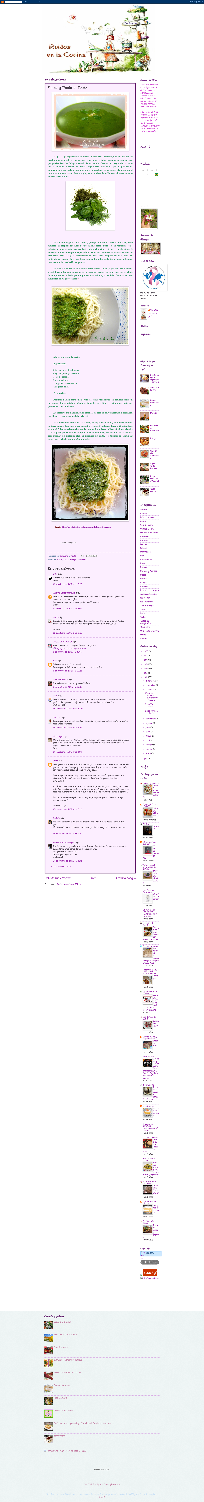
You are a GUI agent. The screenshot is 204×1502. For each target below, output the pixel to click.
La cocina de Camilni (148, 924)
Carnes (143, 521)
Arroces (143, 513)
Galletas (143, 544)
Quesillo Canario (61, 1347)
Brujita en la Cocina (148, 1222)
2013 (146, 673)
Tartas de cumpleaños (145, 622)
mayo (149, 736)
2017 (146, 655)
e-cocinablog (148, 1106)
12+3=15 (143, 509)
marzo (149, 744)
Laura (55, 760)
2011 (146, 758)
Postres (143, 578)
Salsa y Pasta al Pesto (151, 712)
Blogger (102, 1496)
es (150, 1254)
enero (148, 753)
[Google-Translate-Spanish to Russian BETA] (152, 175)
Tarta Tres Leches (149, 705)
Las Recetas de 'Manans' (149, 1202)
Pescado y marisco (148, 571)
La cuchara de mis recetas (149, 910)
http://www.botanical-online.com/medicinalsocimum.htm (86, 527)
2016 (146, 660)
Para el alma (146, 559)
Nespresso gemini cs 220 (150, 1129)
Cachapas (155, 977)
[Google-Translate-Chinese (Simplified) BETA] (143, 171)
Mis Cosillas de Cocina (149, 1159)
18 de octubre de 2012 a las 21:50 (67, 833)
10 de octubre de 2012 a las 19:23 (67, 608)
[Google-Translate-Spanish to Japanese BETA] (143, 175)
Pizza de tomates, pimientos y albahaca (151, 697)
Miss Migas (58, 736)
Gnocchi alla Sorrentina (154, 455)
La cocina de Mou (150, 1137)
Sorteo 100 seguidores (63, 1410)
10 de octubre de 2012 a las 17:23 (67, 584)
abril (148, 740)
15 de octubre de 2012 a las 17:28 (67, 809)
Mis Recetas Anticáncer (148, 891)
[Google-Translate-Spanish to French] (147, 171)
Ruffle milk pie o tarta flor (150, 915)
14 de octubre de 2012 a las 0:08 (67, 752)
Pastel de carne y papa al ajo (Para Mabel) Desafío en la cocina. (82, 1423)
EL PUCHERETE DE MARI (149, 1182)
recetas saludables (148, 594)
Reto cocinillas (146, 601)
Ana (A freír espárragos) (64, 842)
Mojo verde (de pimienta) (154, 479)
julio (148, 727)
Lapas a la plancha (62, 1322)
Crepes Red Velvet (156, 1023)
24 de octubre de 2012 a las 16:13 (67, 861)
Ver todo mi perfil (153, 315)
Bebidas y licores (147, 517)
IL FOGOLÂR (148, 1085)
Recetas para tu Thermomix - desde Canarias (150, 971)
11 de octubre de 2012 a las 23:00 (67, 687)
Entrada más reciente (58, 878)
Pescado (143, 567)
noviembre (151, 685)
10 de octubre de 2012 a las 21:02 (67, 633)
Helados (143, 548)
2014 (146, 668)
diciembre (150, 681)
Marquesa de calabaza (156, 1209)
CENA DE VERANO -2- (156, 812)
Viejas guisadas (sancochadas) (67, 1372)
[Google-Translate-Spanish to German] (152, 171)
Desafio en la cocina (149, 532)
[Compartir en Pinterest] (96, 556)
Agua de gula (148, 1056)
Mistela (153, 413)
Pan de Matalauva (154, 403)
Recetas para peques (149, 590)
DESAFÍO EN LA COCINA (150, 992)
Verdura (143, 638)
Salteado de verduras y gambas (68, 1360)
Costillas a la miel (154, 389)
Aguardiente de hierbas (154, 466)
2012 (146, 677)
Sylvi (55, 574)
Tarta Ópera (153, 490)
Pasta (59, 559)
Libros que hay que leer (149, 843)
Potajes (143, 582)
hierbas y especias (151, 783)
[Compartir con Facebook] (94, 556)
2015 (146, 664)
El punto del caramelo (148, 1125)
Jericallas (156, 827)
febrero (149, 749)
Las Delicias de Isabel (149, 1018)
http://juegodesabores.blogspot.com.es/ (69, 648)
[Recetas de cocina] (150, 1275)
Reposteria (145, 597)
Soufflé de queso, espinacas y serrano (154, 379)
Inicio (93, 878)
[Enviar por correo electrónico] (87, 556)
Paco (55, 695)
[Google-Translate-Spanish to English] (147, 175)
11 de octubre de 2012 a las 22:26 (67, 670)
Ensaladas (144, 536)
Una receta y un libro (149, 631)
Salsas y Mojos (70, 559)
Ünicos (143, 634)
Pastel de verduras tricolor (65, 1334)
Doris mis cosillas (60, 679)
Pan (142, 555)
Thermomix (82, 559)
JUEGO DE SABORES (62, 641)
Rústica (146, 824)
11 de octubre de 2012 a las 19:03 (67, 652)
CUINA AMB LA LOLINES (149, 805)
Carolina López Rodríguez (64, 593)
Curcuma (57, 717)
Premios (144, 586)
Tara (55, 660)
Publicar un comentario (61, 866)
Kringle (153, 438)
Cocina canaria (146, 525)
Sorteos (143, 613)
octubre (149, 689)
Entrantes (144, 540)
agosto (149, 723)
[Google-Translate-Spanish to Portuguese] (156, 175)
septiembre (151, 718)
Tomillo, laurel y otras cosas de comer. (150, 867)
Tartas (143, 617)
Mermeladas (145, 551)
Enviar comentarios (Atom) (69, 884)
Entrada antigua (126, 878)
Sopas (143, 609)
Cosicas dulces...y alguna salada (150, 1037)
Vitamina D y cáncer (156, 897)
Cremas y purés (147, 529)
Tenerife (148, 1255)
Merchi (56, 617)
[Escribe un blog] (89, 556)
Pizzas (143, 575)
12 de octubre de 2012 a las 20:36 (68, 708)
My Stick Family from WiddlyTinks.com (102, 1484)
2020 (146, 651)
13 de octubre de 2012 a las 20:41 (67, 727)
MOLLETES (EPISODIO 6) (156, 1189)
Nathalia (56, 818)
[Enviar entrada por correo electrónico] (82, 556)
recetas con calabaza (156, 1112)
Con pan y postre (150, 946)
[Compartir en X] (92, 556)
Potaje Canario (60, 1397)
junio (148, 731)
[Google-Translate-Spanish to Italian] (156, 171)
